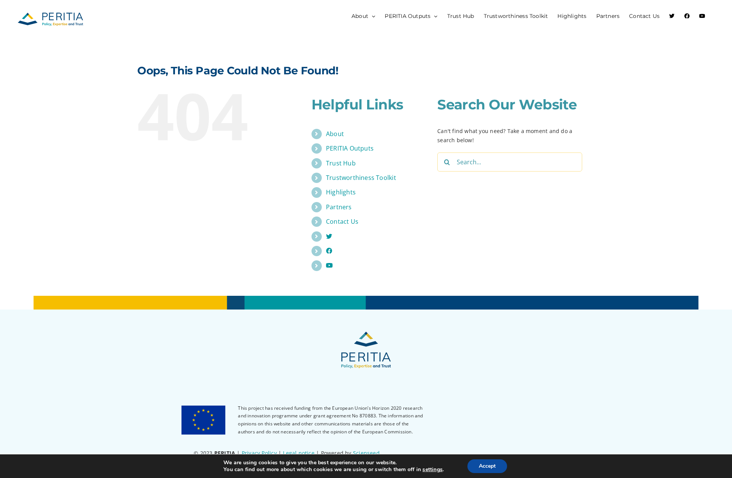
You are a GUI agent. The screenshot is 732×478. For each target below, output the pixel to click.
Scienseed (366, 453)
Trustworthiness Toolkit (361, 177)
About (335, 134)
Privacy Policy (259, 453)
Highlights (341, 192)
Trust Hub (341, 163)
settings (432, 469)
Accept (487, 466)
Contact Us (342, 221)
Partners (339, 207)
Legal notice (299, 453)
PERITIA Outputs (350, 148)
